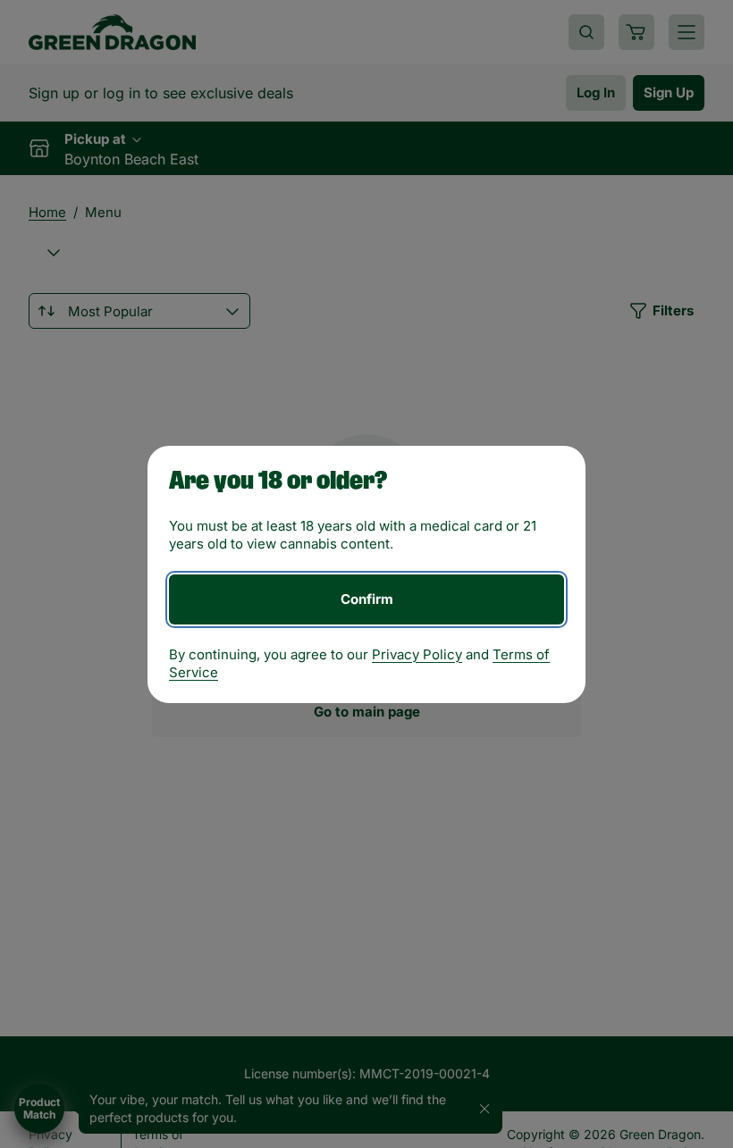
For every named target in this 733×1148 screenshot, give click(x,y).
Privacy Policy (417, 654)
